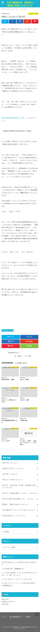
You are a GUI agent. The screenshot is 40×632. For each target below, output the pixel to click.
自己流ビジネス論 (8, 330)
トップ (4, 617)
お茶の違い (10, 474)
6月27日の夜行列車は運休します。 (18, 499)
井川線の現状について (13, 515)
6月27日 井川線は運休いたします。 (19, 493)
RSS (6, 594)
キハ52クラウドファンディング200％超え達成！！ (19, 583)
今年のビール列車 (12, 479)
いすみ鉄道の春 (7, 569)
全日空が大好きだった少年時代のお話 (15, 562)
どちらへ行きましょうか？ (11, 579)
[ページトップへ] (37, 614)
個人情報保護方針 (15, 617)
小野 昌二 (12, 575)
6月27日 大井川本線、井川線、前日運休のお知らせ (19, 486)
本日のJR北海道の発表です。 (12, 117)
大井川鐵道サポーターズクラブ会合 (18, 510)
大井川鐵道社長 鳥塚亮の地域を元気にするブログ (20, 4)
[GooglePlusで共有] (27, 21)
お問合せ (28, 617)
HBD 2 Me (9, 463)
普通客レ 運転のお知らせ (15, 504)
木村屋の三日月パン (13, 468)
